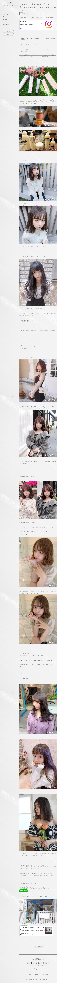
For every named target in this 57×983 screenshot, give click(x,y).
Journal (5, 19)
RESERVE (38, 969)
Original (5, 22)
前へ (20, 946)
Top (4, 11)
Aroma (5, 27)
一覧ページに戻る (38, 946)
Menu (4, 17)
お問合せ (8, 34)
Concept (5, 14)
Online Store (6, 24)
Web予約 (8, 31)
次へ (56, 946)
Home (30, 974)
